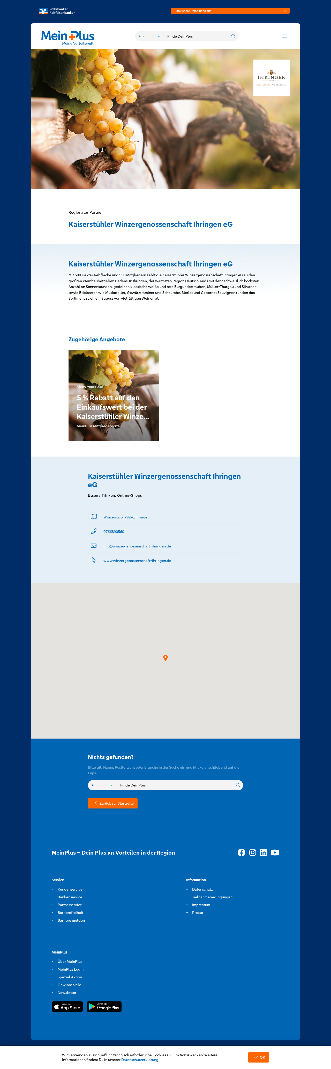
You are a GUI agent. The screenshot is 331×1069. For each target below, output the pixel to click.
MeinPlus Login (71, 969)
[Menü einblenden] (284, 36)
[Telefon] (93, 531)
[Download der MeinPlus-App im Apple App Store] (67, 1007)
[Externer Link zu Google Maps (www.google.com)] (94, 517)
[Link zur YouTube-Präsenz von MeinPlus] (274, 852)
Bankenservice (70, 897)
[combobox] (230, 11)
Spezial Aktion (70, 977)
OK (262, 1057)
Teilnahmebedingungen (212, 897)
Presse (197, 912)
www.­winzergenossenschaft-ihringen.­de (137, 560)
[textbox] (230, 11)
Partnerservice (70, 904)
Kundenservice (70, 889)
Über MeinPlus (70, 961)
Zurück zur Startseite (117, 803)
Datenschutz (202, 889)
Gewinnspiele (69, 985)
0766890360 (113, 531)
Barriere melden (71, 920)
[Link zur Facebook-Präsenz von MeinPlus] (241, 852)
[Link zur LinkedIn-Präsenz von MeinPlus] (263, 852)
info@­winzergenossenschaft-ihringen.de (137, 546)
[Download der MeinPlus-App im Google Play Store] (104, 1007)
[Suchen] (233, 36)
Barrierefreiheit (70, 912)
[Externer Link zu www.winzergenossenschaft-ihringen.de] (93, 560)
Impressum (201, 904)
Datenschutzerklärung (140, 1059)
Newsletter (67, 992)
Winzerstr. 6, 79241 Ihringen (126, 517)
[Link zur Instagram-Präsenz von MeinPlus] (252, 852)
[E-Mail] (93, 546)
